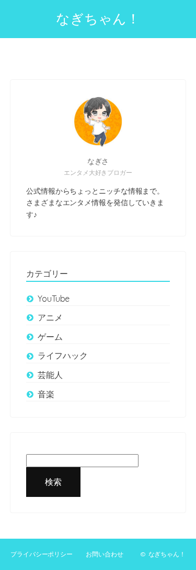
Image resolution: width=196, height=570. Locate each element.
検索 (53, 482)
